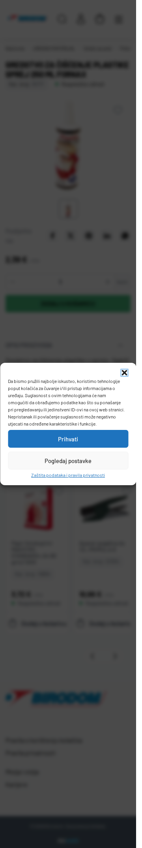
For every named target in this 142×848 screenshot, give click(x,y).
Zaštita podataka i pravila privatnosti (68, 475)
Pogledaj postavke (68, 460)
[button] (124, 373)
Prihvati (68, 439)
